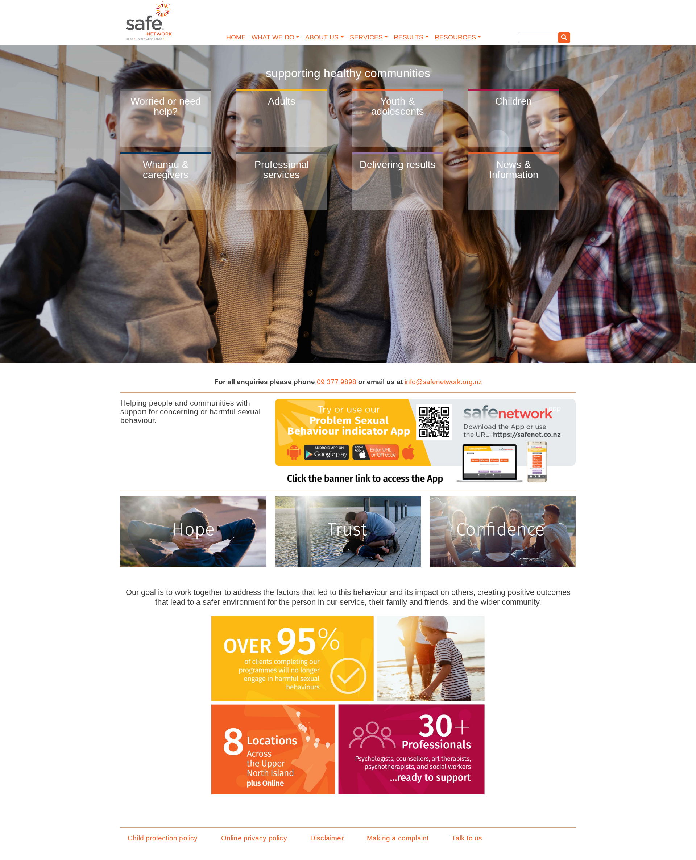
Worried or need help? (165, 106)
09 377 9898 (336, 382)
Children (513, 101)
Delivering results (398, 164)
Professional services (281, 169)
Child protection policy (163, 838)
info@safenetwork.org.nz (443, 382)
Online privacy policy (254, 838)
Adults (281, 101)
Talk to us (467, 838)
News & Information (513, 169)
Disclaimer (327, 838)
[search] (564, 37)
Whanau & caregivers (165, 169)
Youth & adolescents (397, 106)
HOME (236, 37)
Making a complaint (398, 838)
